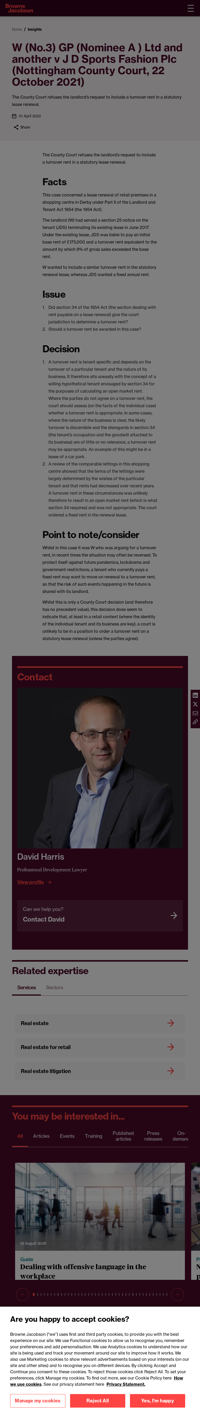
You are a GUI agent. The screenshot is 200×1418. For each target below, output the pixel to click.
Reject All (97, 1401)
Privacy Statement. (126, 1384)
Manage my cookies (37, 1401)
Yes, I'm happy (157, 1401)
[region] (100, 1362)
